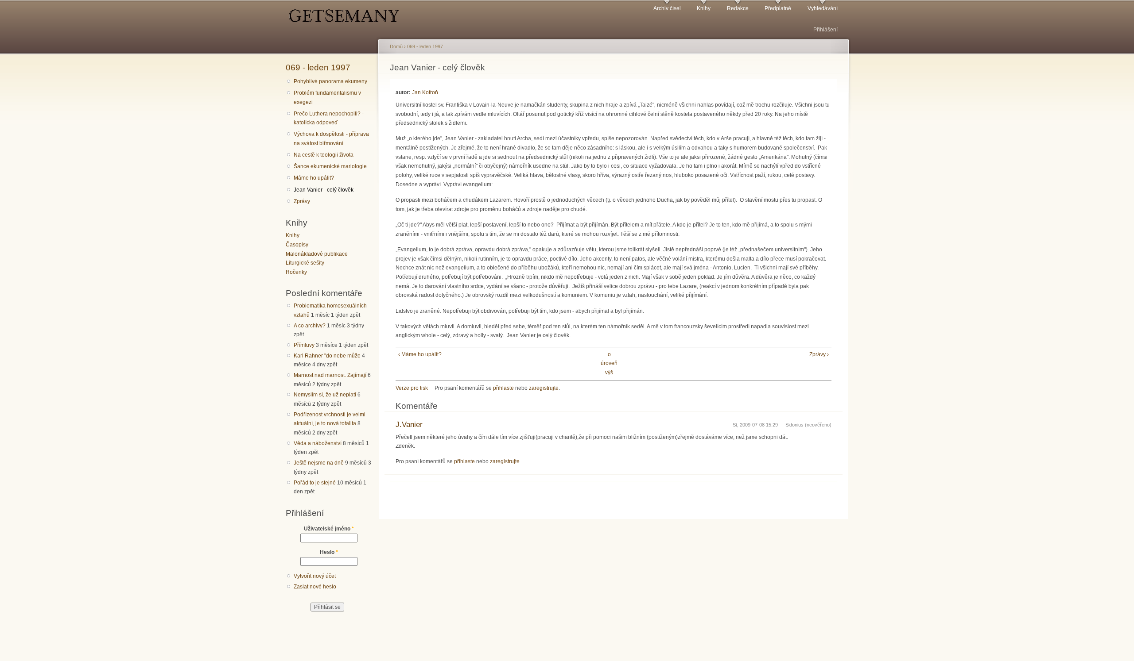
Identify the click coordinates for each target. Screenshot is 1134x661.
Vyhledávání (823, 8)
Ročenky (296, 272)
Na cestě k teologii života (323, 155)
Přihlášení (825, 30)
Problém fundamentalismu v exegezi (327, 97)
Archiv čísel (667, 8)
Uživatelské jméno (329, 529)
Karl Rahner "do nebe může (327, 356)
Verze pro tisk (412, 388)
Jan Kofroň (425, 92)
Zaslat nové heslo (315, 587)
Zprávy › (819, 354)
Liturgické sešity (305, 263)
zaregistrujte (544, 388)
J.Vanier (409, 424)
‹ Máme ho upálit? (420, 354)
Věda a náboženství (318, 443)
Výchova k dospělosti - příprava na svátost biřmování (331, 138)
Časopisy (297, 245)
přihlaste (503, 388)
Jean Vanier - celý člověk (323, 190)
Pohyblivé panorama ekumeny (330, 81)
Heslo (329, 552)
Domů (396, 46)
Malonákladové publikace (317, 254)
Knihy (704, 8)
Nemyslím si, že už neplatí (325, 395)
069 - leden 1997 (318, 67)
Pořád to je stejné (315, 483)
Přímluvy (304, 345)
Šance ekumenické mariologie (330, 166)
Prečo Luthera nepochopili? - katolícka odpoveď (329, 118)
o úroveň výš (609, 363)
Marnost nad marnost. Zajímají (330, 375)
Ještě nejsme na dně (319, 463)
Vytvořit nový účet (315, 576)
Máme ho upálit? (314, 178)
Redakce (738, 8)
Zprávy (302, 201)
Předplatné (778, 8)
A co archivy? (310, 326)
